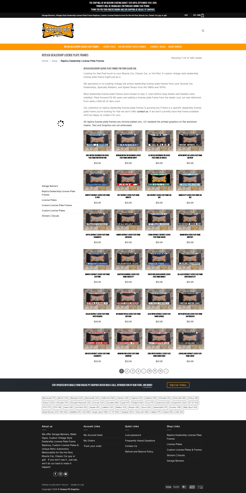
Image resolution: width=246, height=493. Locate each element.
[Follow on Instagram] (60, 474)
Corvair (98, 403)
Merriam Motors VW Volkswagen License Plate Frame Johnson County (128, 156)
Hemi (68, 407)
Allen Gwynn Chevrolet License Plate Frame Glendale (159, 315)
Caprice (136, 398)
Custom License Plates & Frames (132, 46)
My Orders (89, 440)
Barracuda (49, 398)
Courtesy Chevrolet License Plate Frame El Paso (97, 196)
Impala (94, 407)
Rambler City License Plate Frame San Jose (190, 196)
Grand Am (162, 403)
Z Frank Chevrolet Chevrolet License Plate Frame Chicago (159, 236)
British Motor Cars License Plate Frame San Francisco (190, 315)
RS (64, 412)
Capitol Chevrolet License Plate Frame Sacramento (97, 236)
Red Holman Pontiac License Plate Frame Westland (128, 315)
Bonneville (92, 398)
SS (86, 412)
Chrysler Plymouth (80, 403)
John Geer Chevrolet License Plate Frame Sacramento (97, 355)
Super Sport (100, 412)
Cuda (125, 403)
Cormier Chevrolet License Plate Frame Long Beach (128, 236)
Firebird (137, 403)
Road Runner (50, 412)
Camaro (123, 398)
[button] (186, 15)
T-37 (114, 412)
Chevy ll (48, 403)
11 (155, 371)
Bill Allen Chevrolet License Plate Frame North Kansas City (190, 275)
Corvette (112, 403)
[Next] (166, 371)
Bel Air (63, 398)
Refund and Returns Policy (139, 451)
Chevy (193, 398)
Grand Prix (179, 403)
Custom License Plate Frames (57, 205)
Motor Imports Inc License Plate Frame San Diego (190, 156)
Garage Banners (175, 46)
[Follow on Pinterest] (65, 474)
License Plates (109, 46)
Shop (54, 60)
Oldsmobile (160, 407)
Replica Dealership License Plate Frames (81, 46)
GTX (57, 407)
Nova (146, 407)
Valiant (155, 412)
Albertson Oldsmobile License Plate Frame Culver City (128, 275)
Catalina (150, 398)
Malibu (121, 407)
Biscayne (77, 398)
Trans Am (142, 412)
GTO (47, 407)
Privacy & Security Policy (55, 485)
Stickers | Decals (158, 46)
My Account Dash (93, 435)
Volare (168, 412)
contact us (142, 111)
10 (149, 371)
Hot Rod (81, 407)
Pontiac (175, 407)
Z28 (179, 412)
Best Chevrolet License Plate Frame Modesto (128, 196)
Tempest (127, 412)
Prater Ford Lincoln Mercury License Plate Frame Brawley (159, 275)
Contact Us (131, 446)
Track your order (93, 446)
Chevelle (164, 398)
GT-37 (193, 403)
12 (160, 371)
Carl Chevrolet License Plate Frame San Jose (159, 196)
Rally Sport (190, 407)
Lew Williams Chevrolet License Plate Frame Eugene (190, 355)
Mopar (134, 407)
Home (45, 60)
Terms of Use (77, 485)
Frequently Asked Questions (140, 440)
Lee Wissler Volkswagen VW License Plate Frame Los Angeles (159, 156)
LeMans (107, 407)
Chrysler (62, 403)
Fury (149, 403)
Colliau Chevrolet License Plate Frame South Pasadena (97, 315)
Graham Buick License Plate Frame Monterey (190, 236)
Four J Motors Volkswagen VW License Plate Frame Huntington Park (97, 156)
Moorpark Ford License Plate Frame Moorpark (128, 355)
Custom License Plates (53, 210)
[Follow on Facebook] (55, 474)
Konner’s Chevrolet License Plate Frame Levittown (97, 275)
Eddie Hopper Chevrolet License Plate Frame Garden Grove (159, 355)
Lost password (133, 435)
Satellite (75, 412)
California (108, 398)
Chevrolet (179, 398)
